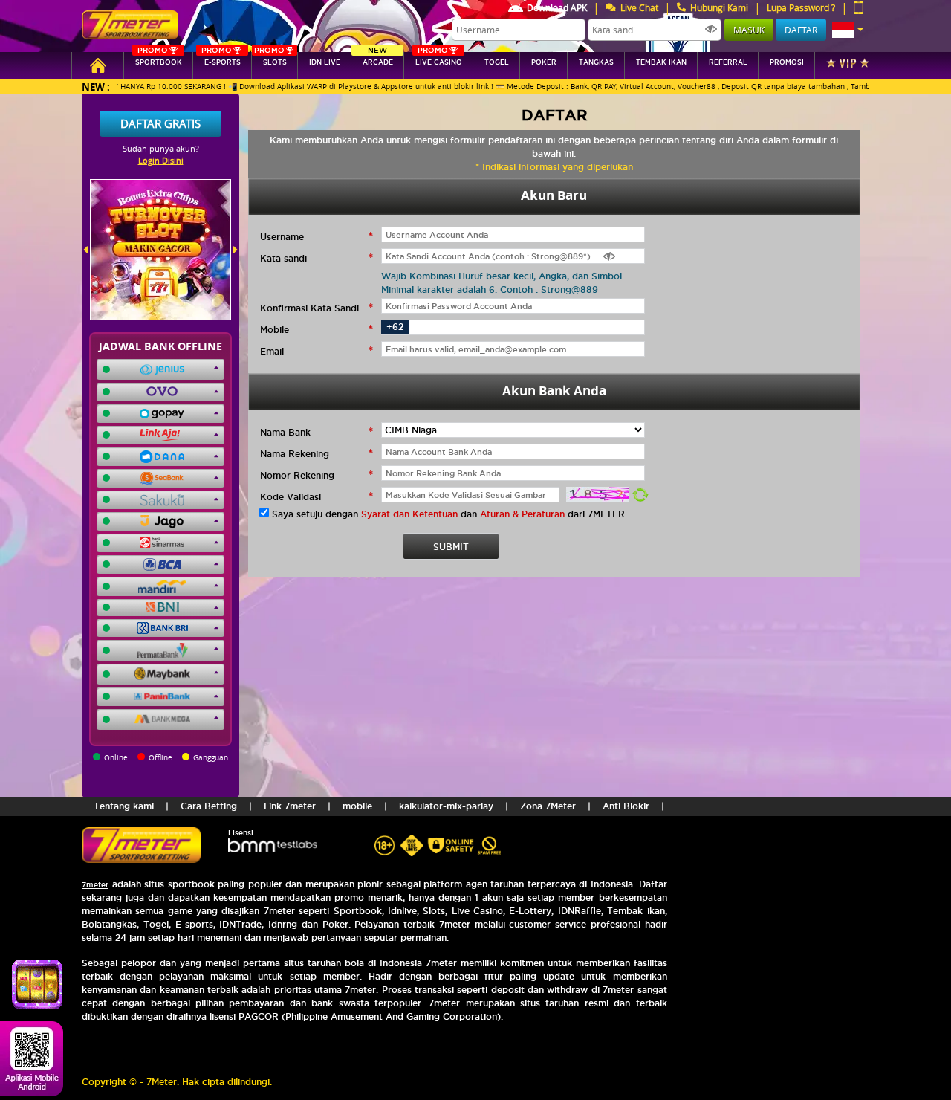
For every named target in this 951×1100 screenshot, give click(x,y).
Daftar (801, 30)
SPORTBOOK (158, 59)
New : (96, 87)
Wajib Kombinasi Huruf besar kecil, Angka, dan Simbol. (502, 276)
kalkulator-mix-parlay (446, 806)
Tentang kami (124, 806)
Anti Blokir (626, 806)
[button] (847, 30)
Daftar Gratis (160, 123)
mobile (357, 806)
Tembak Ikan (661, 62)
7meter (95, 885)
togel (496, 62)
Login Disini (161, 160)
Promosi (787, 62)
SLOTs (270, 59)
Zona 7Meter (548, 806)
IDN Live (324, 62)
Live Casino (438, 59)
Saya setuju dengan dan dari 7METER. (449, 514)
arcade (378, 59)
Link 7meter (290, 806)
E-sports (220, 59)
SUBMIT (451, 546)
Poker (543, 62)
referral (728, 62)
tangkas (596, 62)
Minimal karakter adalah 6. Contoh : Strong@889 (489, 289)
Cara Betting (209, 806)
